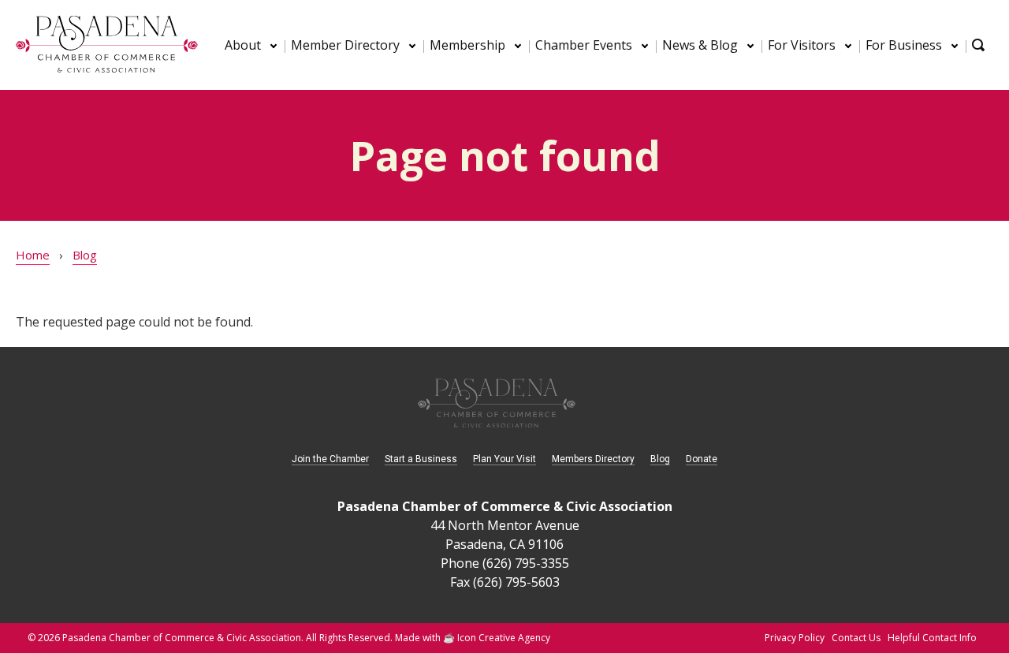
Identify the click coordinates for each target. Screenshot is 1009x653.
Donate (701, 459)
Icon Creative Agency (503, 637)
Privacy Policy (795, 637)
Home (33, 255)
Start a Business (421, 459)
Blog (85, 255)
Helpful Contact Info (932, 637)
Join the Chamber (330, 459)
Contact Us (856, 637)
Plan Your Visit (504, 459)
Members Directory (593, 459)
